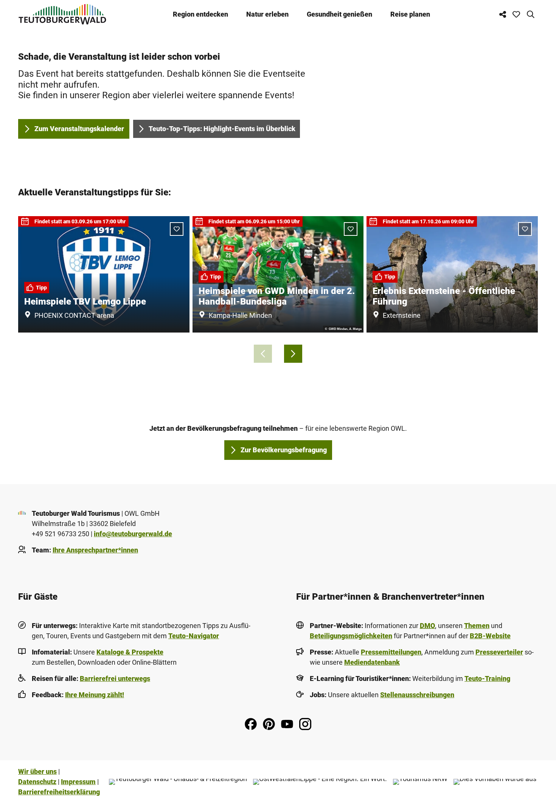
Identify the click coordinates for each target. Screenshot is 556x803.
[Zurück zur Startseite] (62, 14)
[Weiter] (293, 354)
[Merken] (176, 229)
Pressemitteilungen (391, 652)
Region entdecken (200, 14)
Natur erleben (267, 14)
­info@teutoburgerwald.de (133, 534)
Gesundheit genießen (339, 14)
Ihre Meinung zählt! (94, 695)
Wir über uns (37, 771)
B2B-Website (490, 636)
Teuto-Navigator (193, 636)
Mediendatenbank (372, 662)
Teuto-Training (487, 678)
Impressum (78, 782)
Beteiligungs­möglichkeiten (351, 636)
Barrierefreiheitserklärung (59, 792)
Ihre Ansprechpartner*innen (95, 550)
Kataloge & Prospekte (129, 652)
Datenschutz (37, 782)
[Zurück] (263, 354)
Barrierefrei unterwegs (115, 678)
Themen (476, 626)
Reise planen (410, 14)
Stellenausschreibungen (417, 695)
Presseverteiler (499, 652)
